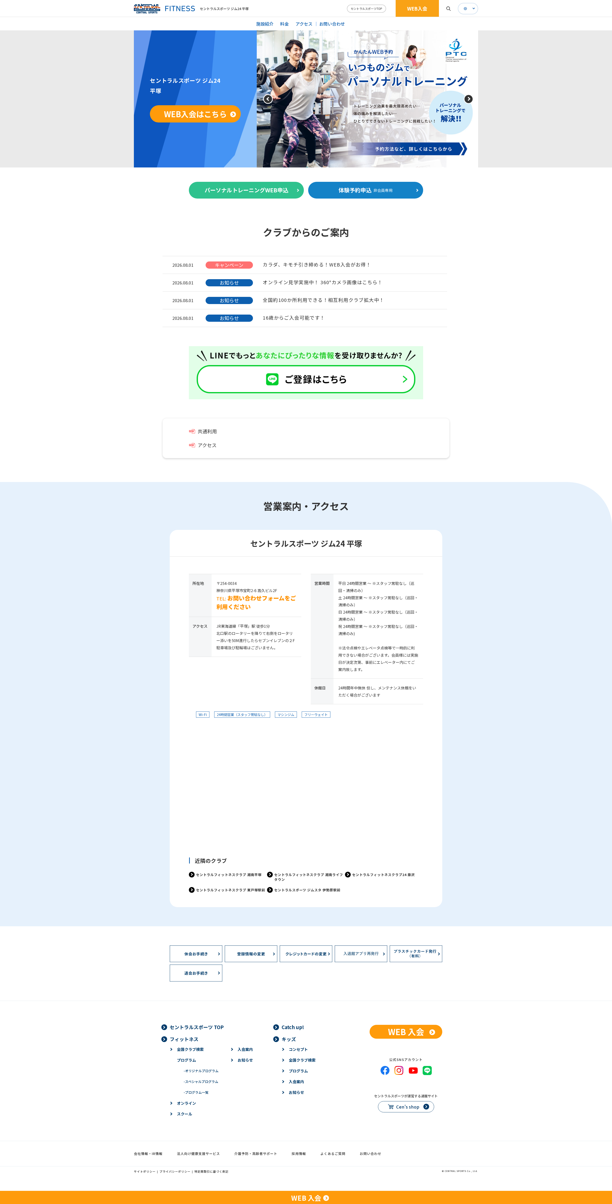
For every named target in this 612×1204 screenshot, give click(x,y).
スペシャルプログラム (201, 1081)
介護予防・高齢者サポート (255, 1153)
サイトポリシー (145, 1171)
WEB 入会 (406, 1032)
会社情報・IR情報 (148, 1153)
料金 (284, 24)
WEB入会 (417, 8)
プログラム (186, 1060)
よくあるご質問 (332, 1153)
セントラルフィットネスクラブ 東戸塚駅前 (230, 890)
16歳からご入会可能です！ (294, 317)
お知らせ (245, 1060)
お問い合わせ (332, 24)
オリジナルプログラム (201, 1070)
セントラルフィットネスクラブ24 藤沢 (383, 874)
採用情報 (299, 1153)
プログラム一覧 (196, 1092)
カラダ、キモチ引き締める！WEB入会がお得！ (317, 264)
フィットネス (184, 1039)
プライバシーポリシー (175, 1171)
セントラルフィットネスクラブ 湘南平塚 (229, 874)
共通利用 (207, 431)
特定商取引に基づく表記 (211, 1171)
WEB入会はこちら (195, 113)
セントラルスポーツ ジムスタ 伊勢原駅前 (307, 890)
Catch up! (293, 1027)
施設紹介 (264, 24)
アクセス (303, 24)
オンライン (186, 1103)
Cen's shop (407, 1107)
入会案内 (245, 1049)
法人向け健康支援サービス (198, 1153)
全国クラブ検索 (190, 1049)
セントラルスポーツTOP (366, 8)
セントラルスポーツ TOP (197, 1027)
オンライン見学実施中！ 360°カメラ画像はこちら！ (322, 282)
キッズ (289, 1039)
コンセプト (298, 1049)
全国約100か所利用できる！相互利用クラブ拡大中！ (323, 299)
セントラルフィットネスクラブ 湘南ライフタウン (308, 877)
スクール (184, 1114)
